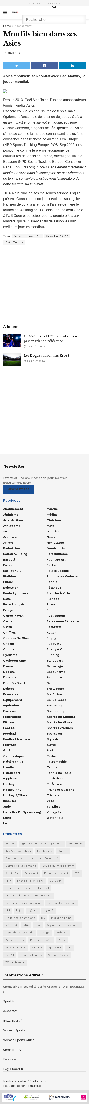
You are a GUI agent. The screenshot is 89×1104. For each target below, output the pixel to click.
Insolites (10, 801)
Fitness (9, 722)
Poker (51, 604)
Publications (56, 615)
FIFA (8, 880)
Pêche (51, 565)
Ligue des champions (20, 918)
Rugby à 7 (54, 643)
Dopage (9, 671)
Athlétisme (11, 525)
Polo (50, 610)
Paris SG (62, 932)
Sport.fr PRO (12, 1049)
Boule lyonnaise (16, 593)
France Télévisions (30, 880)
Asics (18, 236)
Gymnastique (13, 756)
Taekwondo (55, 756)
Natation (53, 531)
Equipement (12, 700)
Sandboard (55, 660)
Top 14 (9, 955)
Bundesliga (44, 851)
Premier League (41, 940)
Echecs (8, 688)
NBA (26, 925)
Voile (50, 801)
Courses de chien (17, 638)
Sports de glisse (60, 722)
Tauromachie (57, 761)
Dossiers (10, 677)
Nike (38, 925)
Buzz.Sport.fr (13, 1020)
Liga (19, 910)
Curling (8, 649)
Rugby (51, 638)
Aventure (10, 537)
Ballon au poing (15, 554)
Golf (6, 750)
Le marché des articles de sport (28, 895)
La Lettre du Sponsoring (22, 812)
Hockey (8, 784)
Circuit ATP (34, 236)
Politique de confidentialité (22, 1085)
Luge (7, 817)
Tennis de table (59, 773)
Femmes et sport (56, 873)
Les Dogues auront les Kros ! (46, 356)
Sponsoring (55, 711)
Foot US (9, 728)
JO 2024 (56, 880)
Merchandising (61, 918)
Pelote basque (58, 570)
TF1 (69, 947)
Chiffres (9, 632)
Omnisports (56, 548)
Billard (8, 582)
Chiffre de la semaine (20, 866)
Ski (49, 683)
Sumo (51, 744)
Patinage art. (56, 559)
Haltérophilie (13, 761)
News (51, 537)
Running (53, 655)
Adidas (10, 843)
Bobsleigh (11, 587)
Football (9, 733)
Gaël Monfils (14, 242)
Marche (52, 509)
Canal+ (63, 851)
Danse (8, 666)
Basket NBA (12, 570)
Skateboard (55, 677)
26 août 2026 (35, 346)
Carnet (8, 621)
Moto (50, 525)
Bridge (8, 610)
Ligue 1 (32, 910)
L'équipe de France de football (27, 888)
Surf (50, 750)
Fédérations (12, 716)
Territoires (55, 778)
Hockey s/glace (15, 795)
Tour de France (31, 955)
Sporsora (54, 947)
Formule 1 (10, 744)
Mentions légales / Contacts (22, 1081)
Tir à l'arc (54, 784)
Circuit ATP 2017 (57, 236)
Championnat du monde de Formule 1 (31, 858)
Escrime (9, 711)
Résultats (54, 627)
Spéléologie (56, 705)
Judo (7, 806)
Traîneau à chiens (60, 789)
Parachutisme (57, 554)
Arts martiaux (13, 520)
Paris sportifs (14, 940)
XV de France (14, 962)
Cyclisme (10, 655)
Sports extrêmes (60, 728)
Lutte (7, 823)
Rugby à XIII (55, 649)
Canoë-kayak (13, 615)
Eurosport (31, 873)
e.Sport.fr (10, 1010)
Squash (52, 739)
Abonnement (23, 25)
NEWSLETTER (19, 489)
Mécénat (11, 925)
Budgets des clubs (18, 851)
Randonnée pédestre (63, 621)
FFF (76, 873)
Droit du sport (14, 683)
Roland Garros (15, 947)
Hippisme (10, 778)
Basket (8, 565)
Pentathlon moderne (62, 576)
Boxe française (15, 604)
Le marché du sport (62, 903)
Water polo (55, 817)
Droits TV (11, 873)
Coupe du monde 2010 (58, 866)
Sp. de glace (56, 700)
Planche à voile (58, 593)
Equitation (11, 705)
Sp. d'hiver (55, 694)
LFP (7, 910)
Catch (7, 627)
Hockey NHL (12, 789)
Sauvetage (55, 666)
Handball (10, 767)
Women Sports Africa (18, 1040)
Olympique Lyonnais (19, 932)
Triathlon (54, 795)
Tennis (52, 767)
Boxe (7, 598)
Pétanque (54, 587)
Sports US (54, 733)
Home (7, 25)
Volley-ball (55, 812)
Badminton (11, 548)
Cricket (8, 643)
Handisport (11, 773)
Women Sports (58, 955)
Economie (11, 694)
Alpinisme (11, 514)
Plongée (53, 598)
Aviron (8, 542)
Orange (45, 932)
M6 (43, 918)
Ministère (54, 520)
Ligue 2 (48, 910)
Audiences (75, 843)
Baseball (9, 559)
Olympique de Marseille (63, 925)
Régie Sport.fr (13, 1069)
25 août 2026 (35, 361)
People (52, 582)
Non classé (55, 542)
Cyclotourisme (14, 660)
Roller (51, 632)
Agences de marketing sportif (41, 843)
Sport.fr (8, 1001)
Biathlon (9, 576)
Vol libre (53, 806)
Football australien (18, 739)
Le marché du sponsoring (23, 903)
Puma (62, 940)
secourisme (56, 671)
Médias (52, 514)
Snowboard (55, 688)
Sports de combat (61, 716)
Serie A (37, 947)
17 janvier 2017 (13, 52)
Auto (6, 531)
